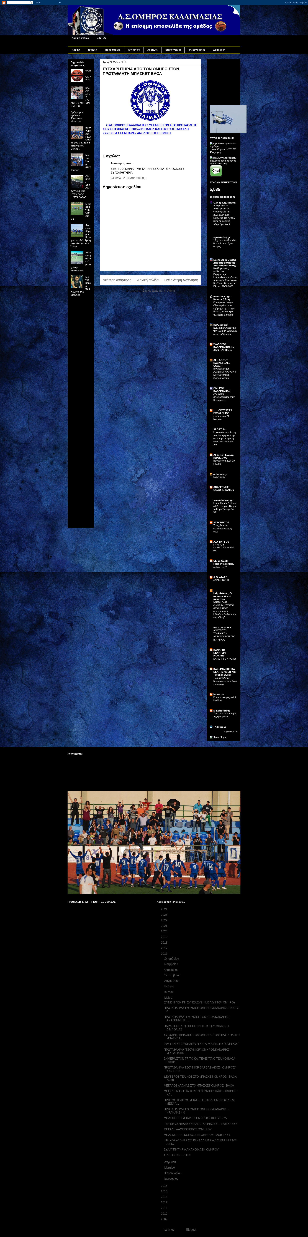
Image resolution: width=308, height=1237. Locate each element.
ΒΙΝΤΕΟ (101, 37)
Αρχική (76, 49)
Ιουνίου (169, 991)
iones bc (218, 694)
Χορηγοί (152, 49)
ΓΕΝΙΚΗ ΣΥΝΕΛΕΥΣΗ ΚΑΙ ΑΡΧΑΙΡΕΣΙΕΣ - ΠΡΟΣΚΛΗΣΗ (201, 1123)
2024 (164, 909)
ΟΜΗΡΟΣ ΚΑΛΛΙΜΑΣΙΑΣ (221, 389)
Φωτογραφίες (197, 49)
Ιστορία (92, 49)
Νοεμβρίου (171, 964)
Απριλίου (170, 1162)
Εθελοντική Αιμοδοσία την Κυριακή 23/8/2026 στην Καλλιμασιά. (225, 330)
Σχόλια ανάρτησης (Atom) (159, 290)
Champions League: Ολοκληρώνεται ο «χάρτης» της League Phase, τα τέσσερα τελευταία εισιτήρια (224, 308)
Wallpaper (219, 49)
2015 (164, 1185)
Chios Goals (220, 560)
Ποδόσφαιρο (112, 49)
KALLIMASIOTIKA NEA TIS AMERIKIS (224, 670)
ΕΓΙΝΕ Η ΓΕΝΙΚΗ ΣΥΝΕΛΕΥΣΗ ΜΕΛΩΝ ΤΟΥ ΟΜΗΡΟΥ (199, 1002)
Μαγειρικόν (219, 477)
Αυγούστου (171, 980)
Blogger (191, 1229)
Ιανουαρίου (171, 1178)
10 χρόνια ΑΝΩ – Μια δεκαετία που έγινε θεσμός (224, 243)
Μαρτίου (170, 1167)
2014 (164, 1191)
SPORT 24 (219, 429)
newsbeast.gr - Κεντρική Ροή (222, 298)
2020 (164, 931)
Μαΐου (168, 997)
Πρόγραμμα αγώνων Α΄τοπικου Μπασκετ (77, 117)
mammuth (169, 1229)
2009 (164, 1219)
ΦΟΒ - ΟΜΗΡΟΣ (88, 75)
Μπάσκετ (134, 49)
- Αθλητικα (219, 726)
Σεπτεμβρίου (172, 975)
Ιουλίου (169, 986)
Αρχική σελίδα (80, 37)
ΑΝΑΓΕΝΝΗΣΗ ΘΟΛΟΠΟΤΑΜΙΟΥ (223, 488)
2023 (164, 914)
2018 (164, 942)
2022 (164, 920)
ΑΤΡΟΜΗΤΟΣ (221, 522)
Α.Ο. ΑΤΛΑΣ (220, 577)
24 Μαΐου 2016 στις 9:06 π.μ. (129, 178)
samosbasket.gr (223, 500)
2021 (164, 925)
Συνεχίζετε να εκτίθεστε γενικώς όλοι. (222, 528)
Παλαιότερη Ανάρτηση (181, 280)
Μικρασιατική (221, 710)
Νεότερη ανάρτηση (117, 280)
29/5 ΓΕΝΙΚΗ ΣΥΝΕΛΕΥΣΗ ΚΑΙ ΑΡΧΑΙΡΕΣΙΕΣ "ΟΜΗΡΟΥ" (201, 1043)
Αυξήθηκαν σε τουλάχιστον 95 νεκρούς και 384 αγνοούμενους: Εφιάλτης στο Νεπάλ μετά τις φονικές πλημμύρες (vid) (224, 214)
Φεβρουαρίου (173, 1173)
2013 (164, 1196)
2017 (164, 948)
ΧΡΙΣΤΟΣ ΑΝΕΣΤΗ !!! (177, 1155)
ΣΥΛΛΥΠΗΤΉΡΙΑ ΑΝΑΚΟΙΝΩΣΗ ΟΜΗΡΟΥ (191, 1149)
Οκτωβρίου (171, 969)
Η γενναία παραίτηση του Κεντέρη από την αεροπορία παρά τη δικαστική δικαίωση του (224, 438)
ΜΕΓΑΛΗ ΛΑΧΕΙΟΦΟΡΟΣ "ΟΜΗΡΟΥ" (188, 1129)
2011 (164, 1207)
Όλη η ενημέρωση (224, 202)
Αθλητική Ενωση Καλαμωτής (223, 456)
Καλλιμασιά (220, 324)
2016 (164, 953)
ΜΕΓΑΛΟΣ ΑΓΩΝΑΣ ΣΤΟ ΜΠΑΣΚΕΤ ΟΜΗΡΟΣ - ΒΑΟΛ (199, 1085)
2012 (164, 1202)
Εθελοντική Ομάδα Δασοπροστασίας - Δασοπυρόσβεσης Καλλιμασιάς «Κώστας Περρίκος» (225, 267)
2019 (164, 936)
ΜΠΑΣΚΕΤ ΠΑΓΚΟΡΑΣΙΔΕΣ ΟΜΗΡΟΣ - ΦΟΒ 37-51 (197, 1134)
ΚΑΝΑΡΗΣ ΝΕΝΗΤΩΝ (219, 651)
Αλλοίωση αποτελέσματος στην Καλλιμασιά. (224, 397)
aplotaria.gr (220, 474)
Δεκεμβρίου (172, 958)
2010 (164, 1213)
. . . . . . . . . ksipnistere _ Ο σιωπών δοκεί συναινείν (222, 594)
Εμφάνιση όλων (230, 732)
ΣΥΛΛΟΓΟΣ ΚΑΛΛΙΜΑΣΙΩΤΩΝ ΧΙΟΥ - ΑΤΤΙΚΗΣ (223, 347)
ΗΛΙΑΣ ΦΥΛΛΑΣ (222, 627)
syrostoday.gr (221, 237)
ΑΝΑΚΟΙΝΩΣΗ (221, 580)
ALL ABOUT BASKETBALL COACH (221, 363)
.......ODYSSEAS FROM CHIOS (222, 412)
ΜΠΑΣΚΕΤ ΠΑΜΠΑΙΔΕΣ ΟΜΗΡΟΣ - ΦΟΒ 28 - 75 (195, 1118)
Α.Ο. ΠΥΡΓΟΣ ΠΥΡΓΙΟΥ (221, 543)
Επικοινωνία (173, 49)
